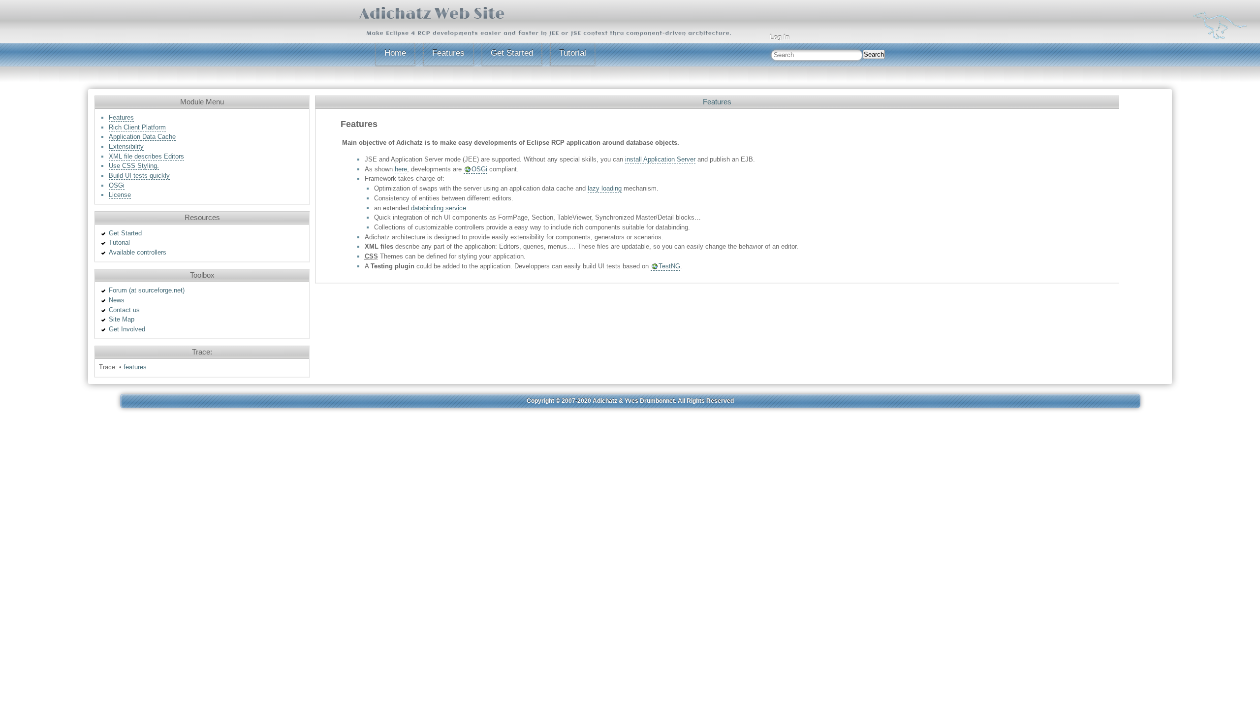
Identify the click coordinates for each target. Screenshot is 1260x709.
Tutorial (572, 53)
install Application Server (660, 159)
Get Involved (127, 329)
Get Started (512, 53)
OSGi (117, 185)
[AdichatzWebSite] (432, 12)
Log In (779, 37)
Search (874, 54)
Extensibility (126, 146)
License (120, 194)
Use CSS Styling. (134, 165)
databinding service (438, 208)
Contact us (124, 310)
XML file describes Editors (146, 156)
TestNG (669, 266)
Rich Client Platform (137, 127)
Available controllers (137, 252)
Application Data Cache (142, 136)
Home (395, 53)
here (401, 169)
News (117, 300)
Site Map (121, 319)
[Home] (1220, 24)
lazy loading (605, 188)
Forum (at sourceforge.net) (147, 290)
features (135, 367)
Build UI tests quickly (139, 175)
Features (448, 53)
